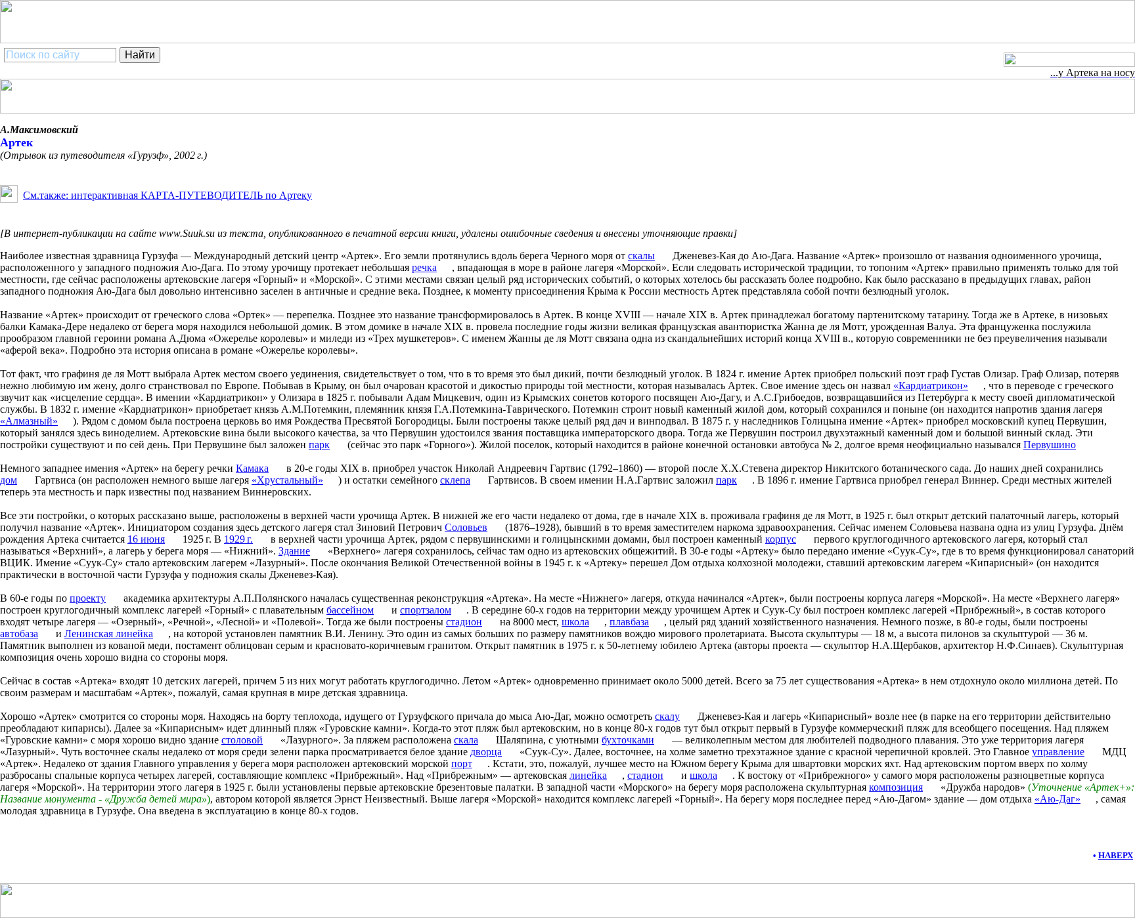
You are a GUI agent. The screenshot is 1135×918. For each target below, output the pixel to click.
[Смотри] (9, 199)
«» (1057, 798)
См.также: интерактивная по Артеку (167, 195)
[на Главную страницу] (1069, 63)
